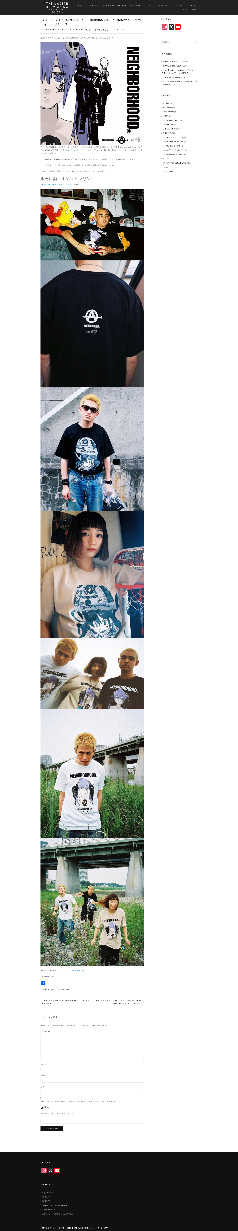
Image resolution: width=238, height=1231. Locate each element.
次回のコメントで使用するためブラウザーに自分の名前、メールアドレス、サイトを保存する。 (78, 1101)
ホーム (81, 6)
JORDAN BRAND (172, 120)
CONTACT (193, 6)
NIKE (147, 6)
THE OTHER (167, 158)
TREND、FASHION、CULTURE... (57, 11)
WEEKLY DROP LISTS (174, 154)
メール (44, 1075)
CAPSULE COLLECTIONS (175, 137)
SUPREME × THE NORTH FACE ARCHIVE (107, 6)
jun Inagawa (50, 989)
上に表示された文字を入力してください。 (57, 1113)
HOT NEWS (167, 107)
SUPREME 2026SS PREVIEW (174, 77)
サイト (43, 1087)
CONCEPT (179, 6)
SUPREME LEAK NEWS (174, 150)
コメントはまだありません (96, 30)
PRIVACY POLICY (190, 9)
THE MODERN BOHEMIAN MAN (57, 5)
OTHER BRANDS (162, 6)
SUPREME (135, 6)
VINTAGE (169, 171)
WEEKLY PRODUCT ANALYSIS (174, 163)
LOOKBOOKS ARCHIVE (175, 141)
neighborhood (63, 989)
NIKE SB (169, 124)
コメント (45, 1031)
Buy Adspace (47, 1192)
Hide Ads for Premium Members (55, 1205)
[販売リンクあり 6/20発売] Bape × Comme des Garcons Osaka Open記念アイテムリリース (119, 1002)
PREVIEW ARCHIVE (173, 146)
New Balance (168, 111)
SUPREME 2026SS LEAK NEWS (175, 66)
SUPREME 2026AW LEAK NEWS (175, 61)
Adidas (166, 103)
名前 (43, 1064)
